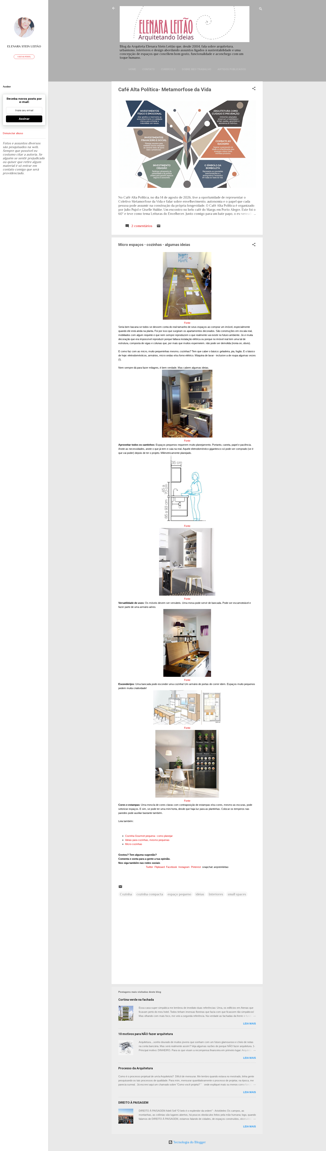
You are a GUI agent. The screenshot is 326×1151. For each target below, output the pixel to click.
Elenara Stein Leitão (24, 46)
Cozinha (126, 894)
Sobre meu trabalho (196, 69)
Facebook (171, 867)
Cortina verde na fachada (136, 999)
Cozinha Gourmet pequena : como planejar (149, 835)
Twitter (149, 867)
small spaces (237, 894)
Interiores (216, 894)
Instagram (184, 867)
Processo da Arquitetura (135, 1068)
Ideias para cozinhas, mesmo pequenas (147, 839)
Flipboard (160, 867)
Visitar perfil (24, 57)
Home (132, 69)
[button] (254, 88)
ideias (200, 894)
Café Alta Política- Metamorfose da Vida (164, 89)
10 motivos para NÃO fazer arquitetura (145, 1034)
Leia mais (249, 1023)
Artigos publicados (232, 69)
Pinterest (196, 867)
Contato (148, 69)
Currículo (168, 69)
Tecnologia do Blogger (189, 1142)
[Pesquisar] (261, 9)
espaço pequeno (179, 894)
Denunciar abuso (13, 133)
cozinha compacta (150, 894)
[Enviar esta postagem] (159, 227)
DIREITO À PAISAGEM (133, 1102)
